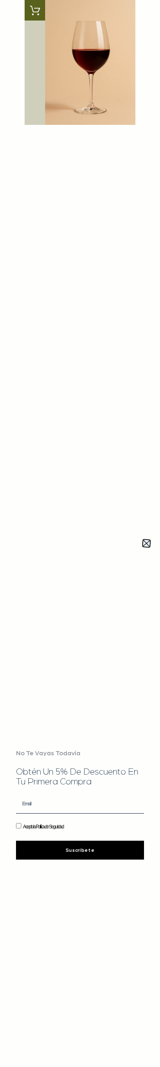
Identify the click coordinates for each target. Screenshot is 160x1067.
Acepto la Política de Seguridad (43, 827)
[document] (80, 533)
